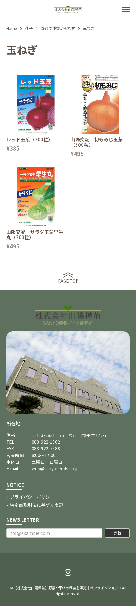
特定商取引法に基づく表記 (36, 505)
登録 (117, 533)
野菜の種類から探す (58, 28)
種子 (29, 28)
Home (11, 28)
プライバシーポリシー (32, 496)
